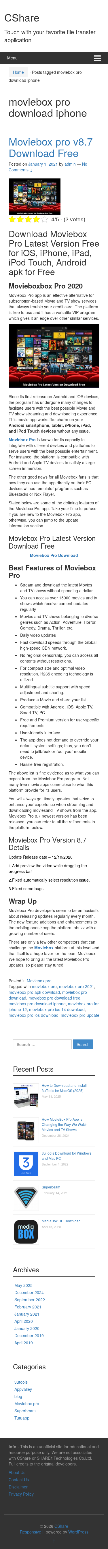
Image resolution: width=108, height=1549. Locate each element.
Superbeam (51, 1186)
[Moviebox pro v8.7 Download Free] (34, 196)
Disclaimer (18, 1487)
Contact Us (19, 1479)
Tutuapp (21, 1418)
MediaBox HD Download (61, 1220)
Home (18, 72)
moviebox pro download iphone (37, 1003)
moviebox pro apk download (34, 992)
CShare (21, 17)
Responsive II (32, 1532)
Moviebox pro (39, 980)
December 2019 (29, 1335)
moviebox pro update (80, 1015)
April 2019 (23, 1342)
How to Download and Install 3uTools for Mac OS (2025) (64, 1088)
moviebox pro (44, 986)
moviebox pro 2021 (76, 986)
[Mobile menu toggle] (97, 58)
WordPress (78, 1532)
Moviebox (44, 947)
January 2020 (26, 1328)
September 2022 (29, 1299)
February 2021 (27, 1307)
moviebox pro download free (54, 998)
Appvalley (23, 1389)
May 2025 (23, 1285)
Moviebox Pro (22, 439)
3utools (21, 1382)
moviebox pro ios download (33, 1015)
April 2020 (23, 1321)
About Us (17, 1472)
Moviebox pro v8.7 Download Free (51, 147)
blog (18, 1396)
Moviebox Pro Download (54, 555)
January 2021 (26, 1314)
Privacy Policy (21, 1494)
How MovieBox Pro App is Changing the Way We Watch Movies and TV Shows (65, 1124)
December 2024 (29, 1292)
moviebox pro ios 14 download (57, 1009)
